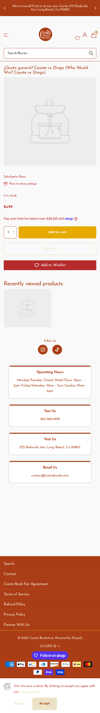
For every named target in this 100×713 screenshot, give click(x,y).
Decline (19, 704)
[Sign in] (85, 35)
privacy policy (29, 692)
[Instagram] (43, 350)
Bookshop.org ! (75, 9)
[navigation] (5, 8)
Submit (91, 53)
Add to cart (57, 232)
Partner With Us (17, 625)
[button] (15, 228)
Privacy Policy (14, 615)
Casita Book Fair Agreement (26, 584)
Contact (10, 574)
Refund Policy (14, 604)
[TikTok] (57, 350)
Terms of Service (16, 594)
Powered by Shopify (69, 638)
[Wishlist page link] (77, 35)
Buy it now (50, 248)
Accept (44, 703)
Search (9, 564)
